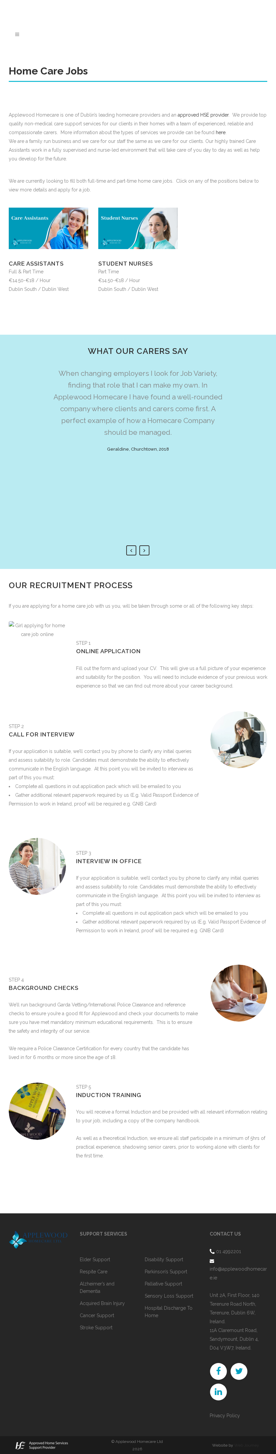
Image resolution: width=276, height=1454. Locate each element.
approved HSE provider (203, 115)
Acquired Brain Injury (102, 1303)
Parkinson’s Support (166, 1271)
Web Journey (246, 1445)
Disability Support (164, 1259)
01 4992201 (228, 1251)
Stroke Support (96, 1327)
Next (144, 550)
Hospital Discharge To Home (169, 1311)
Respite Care (93, 1271)
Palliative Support (163, 1283)
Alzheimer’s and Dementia (97, 1287)
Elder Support (95, 1259)
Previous (131, 550)
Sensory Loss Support (169, 1296)
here (221, 132)
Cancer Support (97, 1315)
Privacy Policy (225, 1415)
